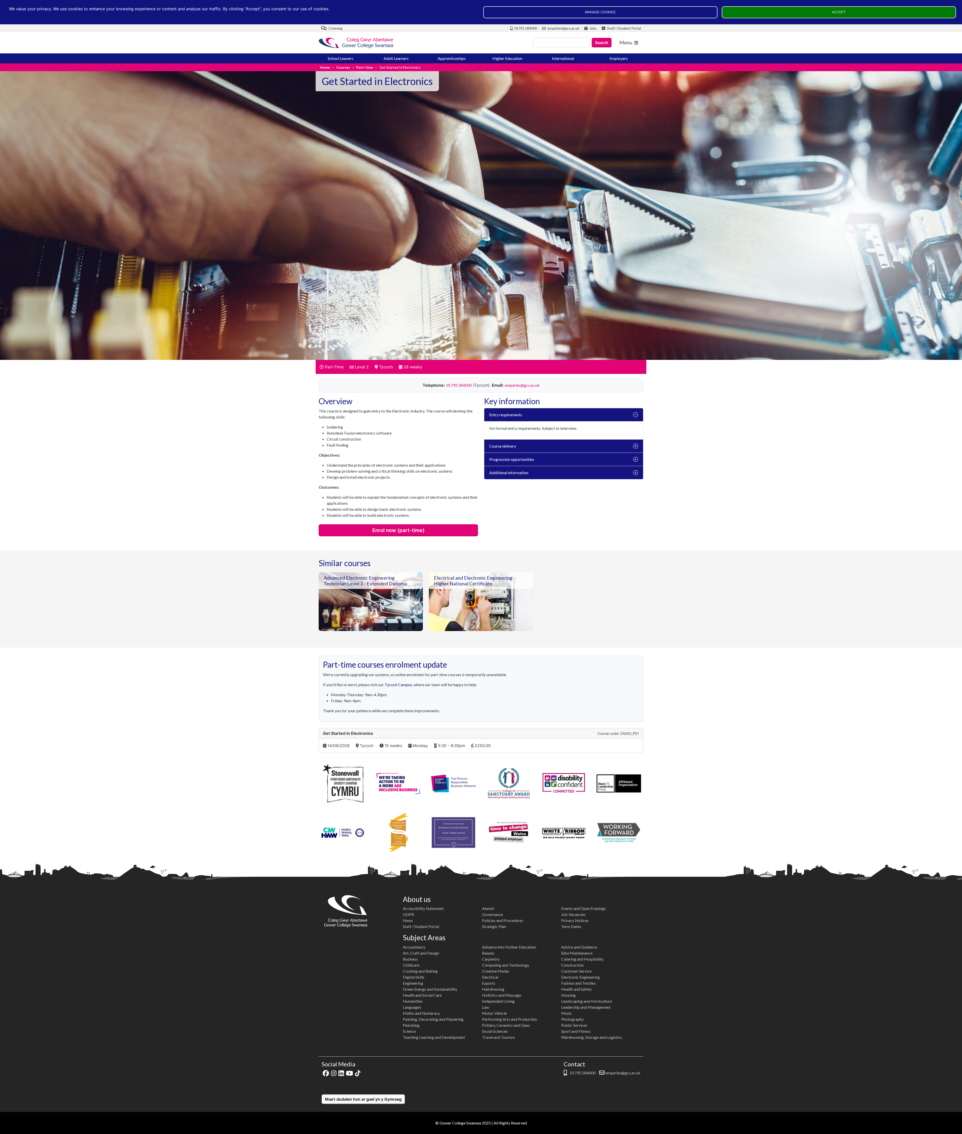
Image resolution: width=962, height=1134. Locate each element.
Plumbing (411, 1025)
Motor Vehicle (494, 1013)
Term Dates (571, 926)
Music (566, 1013)
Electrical (490, 977)
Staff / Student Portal (623, 28)
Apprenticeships (452, 58)
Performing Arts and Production (509, 1019)
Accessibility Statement (423, 908)
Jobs (593, 28)
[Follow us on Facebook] (326, 1072)
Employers (619, 58)
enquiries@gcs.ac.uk (563, 28)
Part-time (364, 67)
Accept (839, 12)
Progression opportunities (511, 459)
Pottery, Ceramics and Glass (506, 1025)
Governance (492, 914)
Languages (412, 1007)
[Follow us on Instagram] (333, 1072)
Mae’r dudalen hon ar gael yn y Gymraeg (363, 1099)
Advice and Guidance (579, 947)
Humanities (413, 1001)
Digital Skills (413, 977)
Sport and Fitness (576, 1031)
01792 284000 (525, 28)
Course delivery (502, 446)
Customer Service (576, 971)
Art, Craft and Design (421, 953)
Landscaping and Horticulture (586, 1001)
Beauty (488, 953)
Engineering (413, 983)
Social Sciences (495, 1031)
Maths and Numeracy (421, 1013)
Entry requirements (505, 414)
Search (601, 42)
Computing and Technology (505, 965)
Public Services (574, 1025)
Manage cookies (600, 12)
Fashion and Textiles (578, 983)
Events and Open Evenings (583, 908)
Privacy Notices (575, 920)
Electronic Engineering (580, 977)
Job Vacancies (573, 914)
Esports (488, 983)
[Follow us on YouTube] (349, 1072)
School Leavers (340, 58)
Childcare (411, 965)
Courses (343, 67)
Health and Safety (576, 989)
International (563, 58)
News (408, 920)
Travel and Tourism (498, 1037)
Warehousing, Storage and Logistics (591, 1037)
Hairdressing (493, 989)
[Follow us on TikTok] (357, 1072)
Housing (568, 995)
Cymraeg (335, 28)
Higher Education (507, 58)
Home (325, 67)
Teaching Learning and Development (434, 1037)
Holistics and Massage (501, 995)
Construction (572, 965)
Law (485, 1007)
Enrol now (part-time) (398, 530)
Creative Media (495, 971)
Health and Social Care (422, 995)
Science (409, 1031)
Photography (572, 1019)
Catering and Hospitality (582, 959)
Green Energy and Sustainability (430, 989)
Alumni (488, 908)
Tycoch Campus (398, 684)
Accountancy (414, 947)
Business (410, 959)
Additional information (508, 472)
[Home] (356, 42)
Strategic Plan (494, 926)
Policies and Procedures (502, 920)
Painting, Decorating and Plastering (433, 1019)
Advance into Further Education (509, 947)
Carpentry (491, 959)
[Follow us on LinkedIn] (341, 1072)
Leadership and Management (586, 1007)
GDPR (408, 914)
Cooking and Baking (420, 971)
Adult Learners (396, 58)
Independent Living (498, 1001)
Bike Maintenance (576, 953)
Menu (625, 42)
